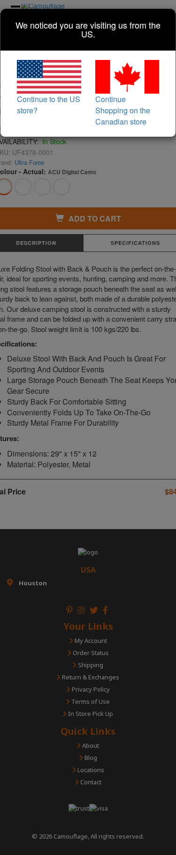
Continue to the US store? (48, 105)
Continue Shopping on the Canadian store (122, 110)
